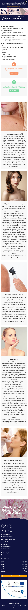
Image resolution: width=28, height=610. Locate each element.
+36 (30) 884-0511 (7, 534)
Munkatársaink (6, 548)
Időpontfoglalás (6, 553)
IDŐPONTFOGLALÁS (15, 576)
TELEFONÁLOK (14, 73)
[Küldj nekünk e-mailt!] (11, 531)
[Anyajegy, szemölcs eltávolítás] (14, 116)
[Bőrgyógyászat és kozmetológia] (14, 186)
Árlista (4, 550)
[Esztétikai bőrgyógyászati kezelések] (14, 442)
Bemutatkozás (6, 544)
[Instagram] (5, 531)
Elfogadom (9, 6)
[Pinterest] (8, 531)
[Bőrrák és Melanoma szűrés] (14, 277)
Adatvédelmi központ (7, 555)
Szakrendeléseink (7, 546)
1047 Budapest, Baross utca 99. (9, 539)
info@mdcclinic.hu (7, 536)
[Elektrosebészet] (14, 341)
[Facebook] (2, 531)
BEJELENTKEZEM (14, 91)
